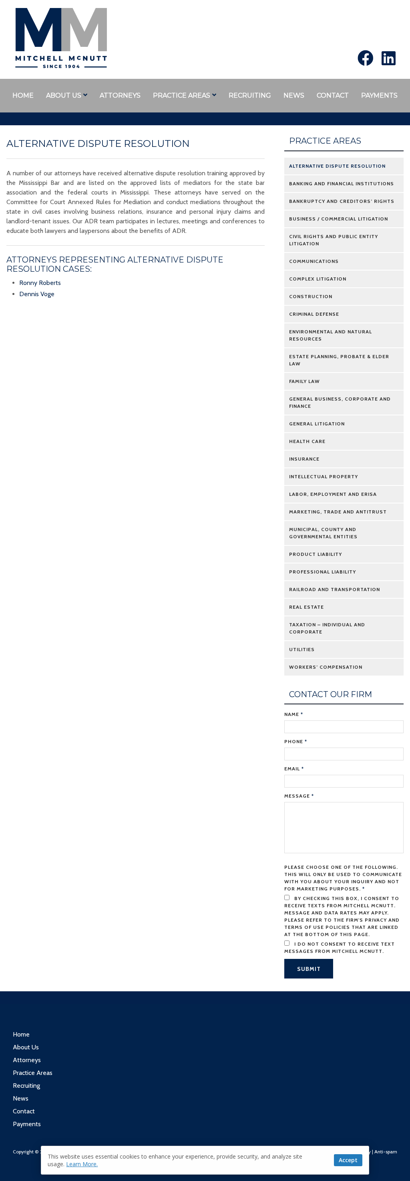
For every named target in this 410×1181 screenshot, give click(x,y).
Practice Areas (181, 95)
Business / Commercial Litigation (338, 219)
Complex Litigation (317, 279)
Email (294, 769)
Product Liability (315, 554)
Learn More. (82, 1164)
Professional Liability (322, 572)
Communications (314, 261)
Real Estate (306, 607)
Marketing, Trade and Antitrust (338, 512)
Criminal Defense (314, 314)
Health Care (307, 441)
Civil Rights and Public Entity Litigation (333, 240)
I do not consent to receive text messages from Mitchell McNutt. (339, 947)
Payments (379, 95)
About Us (63, 95)
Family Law (304, 381)
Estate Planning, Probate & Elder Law (339, 360)
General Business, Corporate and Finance (340, 402)
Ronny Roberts (40, 283)
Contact (333, 95)
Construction (310, 296)
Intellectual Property (323, 476)
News (293, 95)
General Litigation (317, 424)
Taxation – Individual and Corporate (327, 628)
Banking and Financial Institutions (341, 183)
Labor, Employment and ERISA (333, 494)
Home (23, 95)
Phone (295, 741)
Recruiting (250, 95)
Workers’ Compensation (325, 667)
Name (293, 714)
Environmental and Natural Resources (330, 335)
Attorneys (120, 95)
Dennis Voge (36, 294)
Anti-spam (385, 1152)
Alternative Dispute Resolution (337, 166)
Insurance (304, 459)
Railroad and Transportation (334, 589)
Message (299, 796)
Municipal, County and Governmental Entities (323, 532)
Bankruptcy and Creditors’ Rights (341, 201)
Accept (348, 1160)
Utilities (302, 649)
